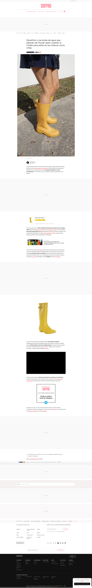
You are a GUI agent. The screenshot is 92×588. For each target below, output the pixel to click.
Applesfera (18, 565)
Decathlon (58, 256)
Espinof (35, 563)
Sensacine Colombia (36, 579)
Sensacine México (37, 576)
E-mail (40, 52)
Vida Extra (27, 563)
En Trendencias (46, 240)
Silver (28, 532)
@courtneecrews (33, 459)
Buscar (60, 550)
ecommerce (38, 462)
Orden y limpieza (20, 537)
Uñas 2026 (70, 521)
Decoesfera (62, 563)
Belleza (38, 532)
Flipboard (38, 52)
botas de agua (48, 462)
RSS (63, 543)
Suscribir (65, 529)
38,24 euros (46, 348)
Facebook (62, 11)
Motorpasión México (53, 577)
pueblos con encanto (29, 538)
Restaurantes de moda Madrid (56, 521)
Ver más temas (20, 542)
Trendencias (62, 561)
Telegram (64, 11)
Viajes (18, 532)
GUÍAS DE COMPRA (31, 11)
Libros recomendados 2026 (35, 521)
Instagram (60, 543)
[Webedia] (73, 0)
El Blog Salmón (71, 561)
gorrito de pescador (52, 229)
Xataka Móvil (19, 563)
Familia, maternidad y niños (30, 530)
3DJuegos (27, 561)
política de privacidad (60, 531)
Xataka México (19, 576)
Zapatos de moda (40, 534)
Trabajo (38, 529)
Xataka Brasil (19, 578)
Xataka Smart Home (19, 567)
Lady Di (33, 256)
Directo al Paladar (46, 561)
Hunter (41, 249)
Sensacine (36, 561)
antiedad (38, 537)
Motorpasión (53, 561)
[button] (32, 162)
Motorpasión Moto (54, 563)
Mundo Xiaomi (19, 569)
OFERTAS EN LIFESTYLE (51, 11)
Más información (55, 586)
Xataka (18, 561)
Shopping (46, 6)
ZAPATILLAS (41, 11)
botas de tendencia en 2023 (48, 233)
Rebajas (59, 462)
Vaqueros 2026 (26, 521)
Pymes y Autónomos (71, 564)
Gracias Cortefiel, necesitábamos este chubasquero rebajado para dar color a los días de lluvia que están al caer (54, 243)
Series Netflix (64, 521)
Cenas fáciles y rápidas (45, 521)
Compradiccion (62, 565)
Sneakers (18, 529)
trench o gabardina (41, 229)
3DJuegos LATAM (28, 576)
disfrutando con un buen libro (41, 168)
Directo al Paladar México (46, 577)
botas (43, 462)
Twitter (59, 11)
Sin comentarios (30, 52)
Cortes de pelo (30, 534)
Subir (72, 556)
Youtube (58, 543)
